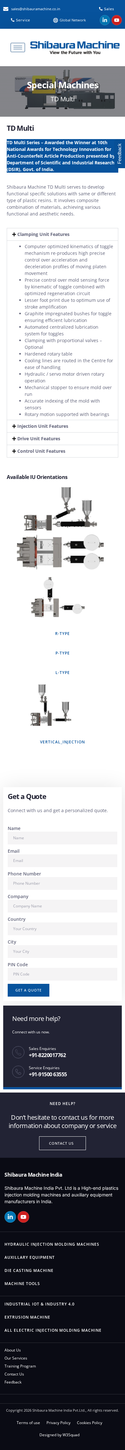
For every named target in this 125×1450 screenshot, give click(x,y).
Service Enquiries (44, 1067)
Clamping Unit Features (43, 234)
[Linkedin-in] (105, 20)
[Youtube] (117, 20)
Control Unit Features (41, 451)
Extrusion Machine (27, 1317)
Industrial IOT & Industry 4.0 (39, 1304)
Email (14, 851)
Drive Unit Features (38, 438)
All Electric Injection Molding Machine (53, 1330)
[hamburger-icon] (18, 47)
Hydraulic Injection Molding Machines (51, 1244)
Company (18, 896)
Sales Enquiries (42, 1048)
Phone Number (24, 874)
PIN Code (18, 964)
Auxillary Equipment (29, 1257)
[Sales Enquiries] (18, 1052)
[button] (62, 234)
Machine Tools (22, 1283)
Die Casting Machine (29, 1270)
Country (17, 919)
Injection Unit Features (42, 426)
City (12, 942)
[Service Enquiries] (18, 1072)
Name (14, 828)
